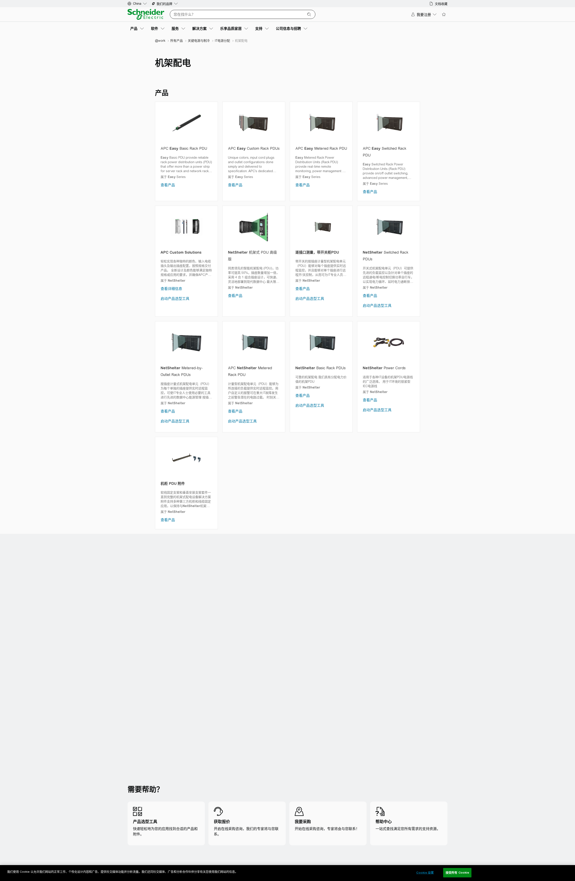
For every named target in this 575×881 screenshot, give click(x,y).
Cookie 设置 (425, 872)
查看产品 (168, 185)
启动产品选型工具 (175, 299)
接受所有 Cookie (457, 872)
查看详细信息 (171, 289)
